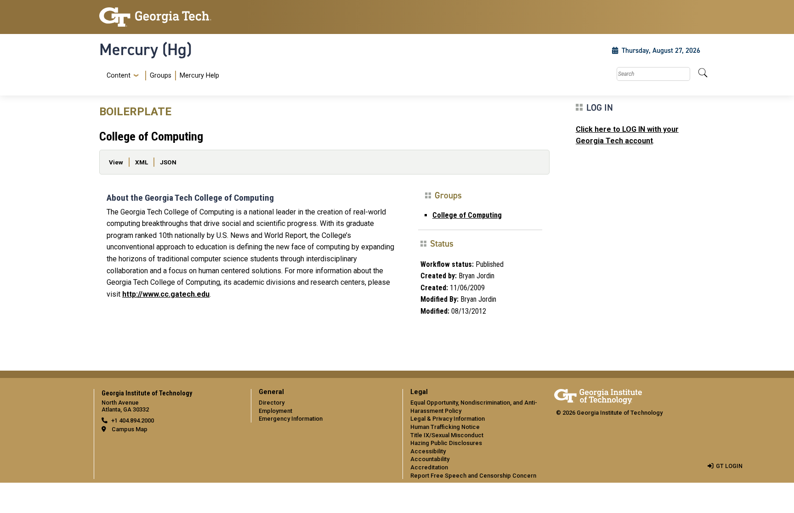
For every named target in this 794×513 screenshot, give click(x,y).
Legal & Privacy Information (447, 418)
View (116, 162)
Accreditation (429, 467)
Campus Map (129, 429)
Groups (160, 75)
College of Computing (467, 215)
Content (118, 75)
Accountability (429, 459)
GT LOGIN (729, 465)
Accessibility (428, 451)
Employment (275, 410)
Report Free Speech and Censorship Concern (473, 475)
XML (141, 162)
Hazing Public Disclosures (446, 443)
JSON (168, 162)
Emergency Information (291, 418)
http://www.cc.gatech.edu (166, 294)
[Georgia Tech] (169, 17)
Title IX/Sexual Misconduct (446, 435)
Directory (271, 402)
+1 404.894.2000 (132, 420)
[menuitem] (161, 75)
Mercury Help (199, 75)
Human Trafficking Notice (445, 426)
